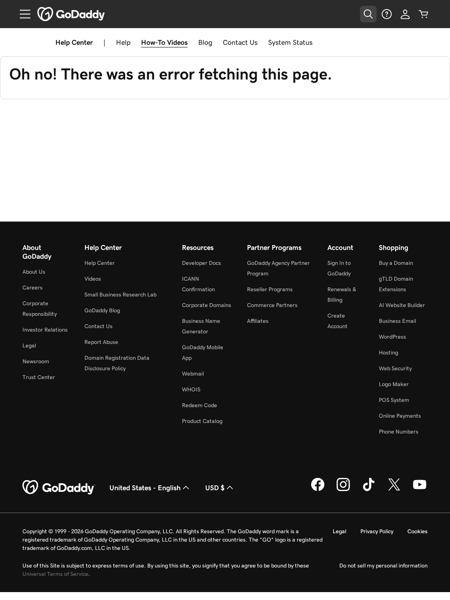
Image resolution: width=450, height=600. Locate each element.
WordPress (392, 337)
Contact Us (240, 42)
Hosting (388, 352)
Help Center (99, 263)
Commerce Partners (272, 305)
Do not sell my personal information (383, 565)
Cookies (417, 531)
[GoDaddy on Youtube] (420, 489)
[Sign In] (405, 14)
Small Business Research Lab (120, 294)
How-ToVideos (164, 42)
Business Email (397, 321)
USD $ (215, 487)
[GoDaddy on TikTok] (369, 489)
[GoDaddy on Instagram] (343, 489)
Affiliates (258, 321)
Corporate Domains (206, 305)
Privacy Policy (376, 531)
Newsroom (35, 361)
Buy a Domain (396, 263)
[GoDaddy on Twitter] (394, 489)
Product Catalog (202, 421)
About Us (33, 272)
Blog (205, 42)
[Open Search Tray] (368, 14)
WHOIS (191, 389)
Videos (92, 279)
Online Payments (400, 416)
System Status (290, 42)
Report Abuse (101, 342)
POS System (394, 400)
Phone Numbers (398, 431)
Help (123, 42)
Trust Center (38, 377)
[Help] (386, 14)
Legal (29, 345)
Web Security (395, 368)
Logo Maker (394, 384)
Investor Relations (45, 330)
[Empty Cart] (423, 14)
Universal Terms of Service (55, 574)
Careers (32, 287)
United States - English (145, 487)
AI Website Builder (402, 305)
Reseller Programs (270, 289)
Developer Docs (201, 263)
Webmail (193, 373)
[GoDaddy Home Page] (58, 487)
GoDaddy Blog (102, 310)
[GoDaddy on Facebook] (318, 489)
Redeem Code (199, 405)
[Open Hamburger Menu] (21, 14)
